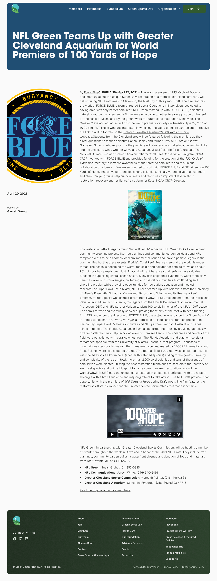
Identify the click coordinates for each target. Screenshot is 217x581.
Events (126, 549)
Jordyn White (126, 472)
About (81, 518)
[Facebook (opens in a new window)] (15, 539)
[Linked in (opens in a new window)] (27, 539)
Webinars (171, 518)
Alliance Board (85, 543)
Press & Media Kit (175, 552)
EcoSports (172, 558)
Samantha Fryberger (140, 482)
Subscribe (127, 555)
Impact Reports (174, 546)
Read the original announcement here (105, 490)
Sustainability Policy (193, 567)
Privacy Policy (170, 567)
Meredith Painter (152, 477)
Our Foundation (131, 537)
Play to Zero (128, 531)
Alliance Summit (131, 518)
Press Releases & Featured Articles (181, 539)
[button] (169, 9)
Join (80, 524)
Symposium (115, 8)
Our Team (83, 537)
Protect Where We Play (179, 531)
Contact (82, 549)
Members (75, 8)
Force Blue (91, 92)
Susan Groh (109, 467)
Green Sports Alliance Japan (93, 555)
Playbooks (94, 8)
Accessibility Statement (146, 567)
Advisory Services (132, 543)
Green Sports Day (140, 8)
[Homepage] (15, 8)
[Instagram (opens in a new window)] (21, 539)
